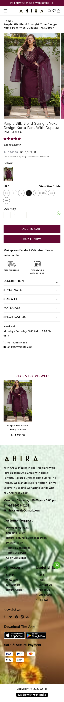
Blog (41, 574)
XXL (44, 193)
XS (6, 193)
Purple (8, 174)
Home (8, 21)
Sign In (10, 574)
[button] (50, 11)
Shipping (21, 156)
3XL (51, 193)
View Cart (12, 579)
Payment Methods (17, 527)
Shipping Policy (15, 532)
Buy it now (32, 239)
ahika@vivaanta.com (19, 347)
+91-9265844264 (17, 342)
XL (36, 193)
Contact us (45, 584)
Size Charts (45, 594)
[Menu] (5, 11)
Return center (14, 589)
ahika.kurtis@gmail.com (23, 510)
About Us (44, 589)
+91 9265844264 (18, 505)
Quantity (10, 209)
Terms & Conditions (18, 547)
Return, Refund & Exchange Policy (26, 537)
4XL (6, 200)
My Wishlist (13, 584)
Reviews (43, 599)
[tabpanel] (32, 76)
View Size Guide (49, 186)
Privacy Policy (14, 542)
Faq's (42, 579)
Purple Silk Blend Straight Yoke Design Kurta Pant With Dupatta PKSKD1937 (30, 26)
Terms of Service (16, 552)
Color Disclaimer (16, 557)
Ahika (43, 688)
